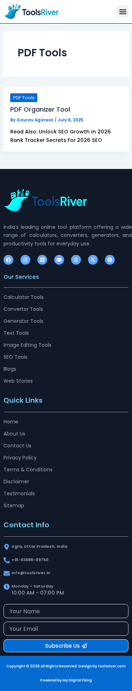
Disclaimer (16, 481)
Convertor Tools (23, 309)
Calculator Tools (24, 297)
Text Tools (16, 333)
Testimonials (19, 493)
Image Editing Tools (27, 344)
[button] (122, 11)
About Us (14, 433)
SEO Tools (15, 356)
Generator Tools (23, 321)
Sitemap (14, 505)
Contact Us (17, 445)
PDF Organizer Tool (40, 109)
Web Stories (18, 380)
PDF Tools (23, 98)
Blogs (10, 368)
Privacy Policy (20, 457)
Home (11, 421)
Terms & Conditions (28, 469)
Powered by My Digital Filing (66, 680)
